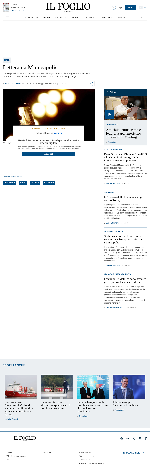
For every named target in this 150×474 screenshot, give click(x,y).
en (145, 8)
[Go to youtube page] (128, 438)
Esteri (7, 60)
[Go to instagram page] (140, 438)
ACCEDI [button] (58, 133)
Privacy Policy (85, 452)
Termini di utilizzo (86, 456)
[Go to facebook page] (121, 438)
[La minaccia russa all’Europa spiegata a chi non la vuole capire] (57, 387)
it (141, 8)
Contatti (9, 452)
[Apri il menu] (7, 17)
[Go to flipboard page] (146, 438)
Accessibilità (84, 460)
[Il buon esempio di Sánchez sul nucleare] (129, 387)
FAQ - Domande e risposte (17, 456)
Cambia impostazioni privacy (91, 463)
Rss (7, 460)
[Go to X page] (134, 438)
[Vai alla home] (68, 7)
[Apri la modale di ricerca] (142, 17)
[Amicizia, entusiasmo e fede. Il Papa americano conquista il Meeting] (125, 108)
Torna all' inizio (131, 453)
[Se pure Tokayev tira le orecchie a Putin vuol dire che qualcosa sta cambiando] (93, 387)
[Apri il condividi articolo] (92, 83)
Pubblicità (46, 452)
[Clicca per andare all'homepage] (25, 438)
